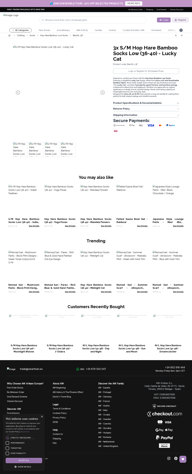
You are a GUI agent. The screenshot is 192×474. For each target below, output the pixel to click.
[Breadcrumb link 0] (9, 35)
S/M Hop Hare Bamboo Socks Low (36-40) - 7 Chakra (60, 348)
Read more (25, 431)
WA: (93, 369)
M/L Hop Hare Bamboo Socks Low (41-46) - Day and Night (95, 348)
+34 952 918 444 (175, 367)
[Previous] (176, 35)
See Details (34, 226)
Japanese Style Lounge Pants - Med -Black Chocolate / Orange (168, 222)
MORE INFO (133, 3)
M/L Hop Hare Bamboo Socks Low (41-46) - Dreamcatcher (168, 348)
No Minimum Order (135, 10)
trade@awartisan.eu (31, 369)
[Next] (181, 35)
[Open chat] (182, 459)
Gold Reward (161, 10)
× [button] (42, 417)
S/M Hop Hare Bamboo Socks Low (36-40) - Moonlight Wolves (24, 348)
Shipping (149, 10)
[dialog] (24, 442)
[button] (24, 466)
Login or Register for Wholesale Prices (146, 71)
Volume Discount (176, 10)
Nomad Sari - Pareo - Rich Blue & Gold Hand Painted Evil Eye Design (59, 288)
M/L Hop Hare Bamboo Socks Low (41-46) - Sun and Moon (131, 348)
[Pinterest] (176, 459)
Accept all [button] (24, 460)
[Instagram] (169, 459)
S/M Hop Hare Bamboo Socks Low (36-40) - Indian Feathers (23, 222)
